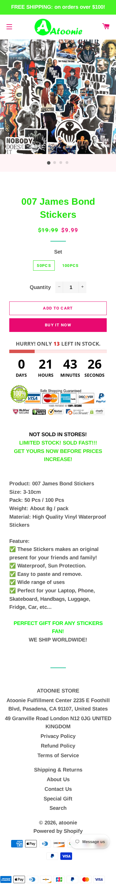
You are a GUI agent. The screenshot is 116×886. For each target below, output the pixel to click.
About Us (58, 779)
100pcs (70, 265)
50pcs (44, 265)
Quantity (40, 287)
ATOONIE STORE (58, 691)
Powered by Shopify (58, 831)
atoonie (68, 823)
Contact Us (58, 789)
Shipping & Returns (58, 770)
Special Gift (58, 799)
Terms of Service (58, 755)
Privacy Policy (58, 736)
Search (58, 808)
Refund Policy (58, 746)
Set (58, 252)
